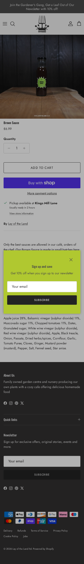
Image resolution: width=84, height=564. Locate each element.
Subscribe (42, 300)
